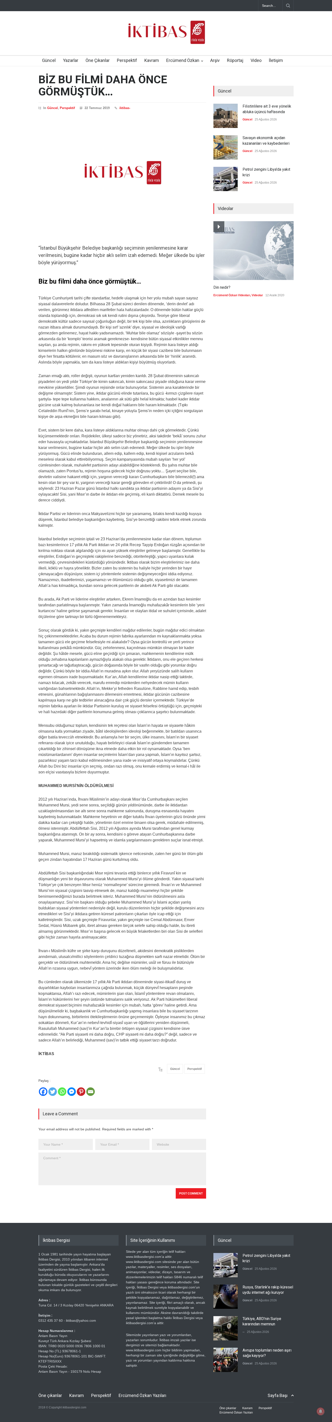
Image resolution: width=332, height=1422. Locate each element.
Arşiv (215, 60)
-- (244, 1332)
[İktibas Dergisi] (166, 36)
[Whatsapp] (62, 1091)
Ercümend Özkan (182, 60)
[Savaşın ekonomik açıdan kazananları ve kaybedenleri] (225, 147)
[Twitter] (52, 1091)
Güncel (49, 60)
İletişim (276, 60)
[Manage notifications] (320, 1411)
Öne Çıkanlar (98, 60)
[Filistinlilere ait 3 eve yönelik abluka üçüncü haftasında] (225, 116)
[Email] (90, 1091)
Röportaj (235, 60)
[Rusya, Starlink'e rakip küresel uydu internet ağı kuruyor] (225, 1297)
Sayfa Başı (278, 1395)
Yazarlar (70, 60)
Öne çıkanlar (50, 1395)
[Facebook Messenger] (71, 1091)
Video (256, 60)
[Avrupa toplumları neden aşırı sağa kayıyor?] (225, 1360)
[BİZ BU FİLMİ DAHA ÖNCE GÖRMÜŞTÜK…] (122, 172)
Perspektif (127, 60)
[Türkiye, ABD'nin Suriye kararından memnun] (225, 1328)
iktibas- (124, 108)
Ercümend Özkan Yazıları (142, 1395)
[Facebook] (43, 1091)
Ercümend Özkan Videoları (231, 295)
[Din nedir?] (253, 250)
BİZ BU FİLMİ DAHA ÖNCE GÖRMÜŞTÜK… (102, 85)
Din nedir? (221, 287)
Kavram (151, 60)
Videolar (257, 295)
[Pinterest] (81, 1091)
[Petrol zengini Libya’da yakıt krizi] (225, 179)
